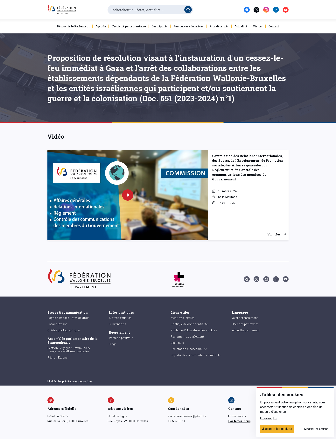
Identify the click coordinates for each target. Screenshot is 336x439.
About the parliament (246, 330)
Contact (274, 26)
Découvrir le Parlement (73, 26)
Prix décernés (219, 26)
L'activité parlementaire (129, 26)
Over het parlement (245, 318)
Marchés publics (120, 318)
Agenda (100, 26)
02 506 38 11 (176, 421)
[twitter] (256, 10)
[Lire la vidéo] (127, 195)
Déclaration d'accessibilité (189, 349)
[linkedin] (276, 10)
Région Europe (57, 357)
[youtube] (286, 10)
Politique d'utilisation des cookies (194, 330)
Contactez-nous (239, 421)
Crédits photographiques (64, 330)
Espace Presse (57, 324)
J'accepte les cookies (277, 429)
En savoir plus (268, 418)
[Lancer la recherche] (188, 9)
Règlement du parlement (187, 336)
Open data (177, 343)
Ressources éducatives (188, 26)
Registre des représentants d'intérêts (196, 355)
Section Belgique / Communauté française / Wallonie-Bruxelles (69, 349)
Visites (258, 26)
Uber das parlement (245, 324)
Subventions (117, 324)
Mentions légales (182, 318)
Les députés (160, 26)
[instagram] (266, 10)
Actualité (240, 26)
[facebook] (247, 10)
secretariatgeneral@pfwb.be (187, 416)
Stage (112, 344)
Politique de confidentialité (189, 324)
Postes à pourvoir (121, 338)
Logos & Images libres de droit (68, 318)
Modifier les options (316, 428)
